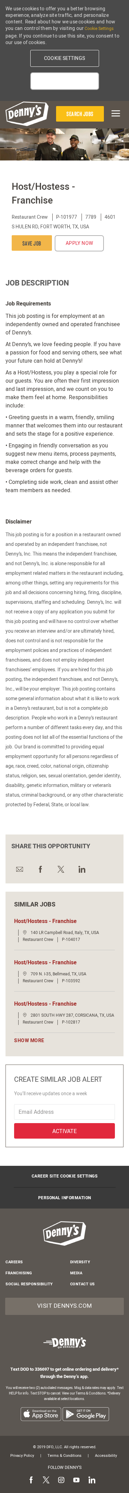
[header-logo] (27, 114)
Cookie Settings (99, 28)
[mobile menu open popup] (114, 113)
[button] (64, 58)
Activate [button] (64, 1131)
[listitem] (40, 1414)
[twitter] (46, 1480)
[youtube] (76, 1480)
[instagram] (61, 1480)
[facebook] (31, 1480)
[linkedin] (91, 1480)
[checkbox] (32, 243)
